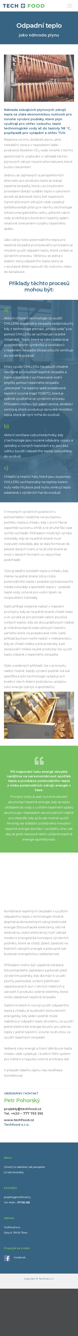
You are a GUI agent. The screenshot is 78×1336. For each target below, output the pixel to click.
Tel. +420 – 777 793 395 (23, 1113)
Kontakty (18, 1172)
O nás (8, 1172)
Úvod (8, 1167)
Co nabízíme (20, 1167)
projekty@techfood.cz (22, 1109)
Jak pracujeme (37, 1167)
